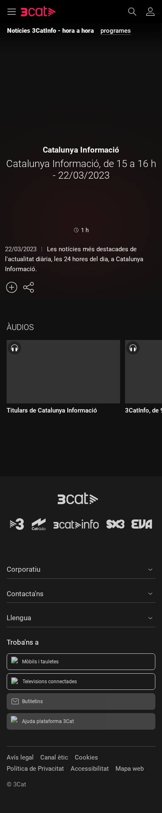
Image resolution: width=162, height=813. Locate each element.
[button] (81, 568)
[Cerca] (136, 12)
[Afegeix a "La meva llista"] (11, 287)
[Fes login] (150, 12)
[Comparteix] (28, 287)
